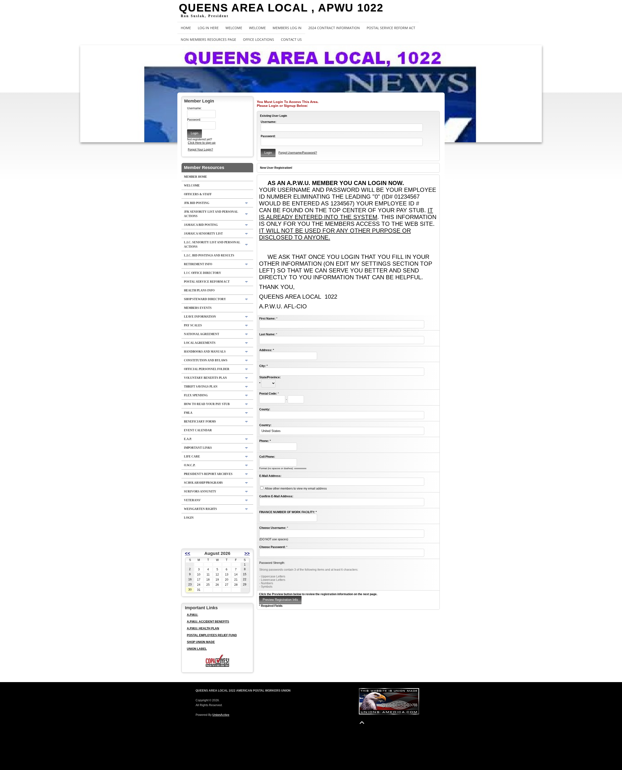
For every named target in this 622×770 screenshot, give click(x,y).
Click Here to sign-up (202, 142)
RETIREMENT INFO (198, 264)
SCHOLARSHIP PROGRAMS (203, 482)
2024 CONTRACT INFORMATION (334, 27)
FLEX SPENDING (196, 395)
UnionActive (220, 715)
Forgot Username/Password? (297, 152)
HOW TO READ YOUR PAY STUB (207, 404)
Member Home (195, 176)
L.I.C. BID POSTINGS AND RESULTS (209, 255)
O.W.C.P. (189, 465)
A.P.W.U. (192, 615)
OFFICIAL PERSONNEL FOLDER (206, 369)
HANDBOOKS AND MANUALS (205, 351)
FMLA (188, 413)
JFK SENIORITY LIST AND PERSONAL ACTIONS (211, 214)
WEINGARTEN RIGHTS (200, 509)
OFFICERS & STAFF (198, 194)
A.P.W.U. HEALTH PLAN (203, 628)
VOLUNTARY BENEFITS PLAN (205, 378)
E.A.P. (188, 439)
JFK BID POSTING (196, 203)
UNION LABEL (197, 649)
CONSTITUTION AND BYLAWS (205, 360)
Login (189, 517)
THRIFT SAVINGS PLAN (200, 386)
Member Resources (204, 167)
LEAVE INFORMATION (200, 316)
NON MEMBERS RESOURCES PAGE (208, 39)
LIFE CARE (192, 456)
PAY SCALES (193, 325)
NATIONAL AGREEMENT (201, 334)
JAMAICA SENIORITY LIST (203, 233)
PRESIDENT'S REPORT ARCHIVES (208, 474)
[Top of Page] (362, 722)
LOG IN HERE (208, 27)
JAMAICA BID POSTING (201, 225)
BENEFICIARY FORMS (200, 421)
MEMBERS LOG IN (287, 27)
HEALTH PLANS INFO (199, 290)
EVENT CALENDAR (198, 430)
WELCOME (233, 27)
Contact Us (291, 39)
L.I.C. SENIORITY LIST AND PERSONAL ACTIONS (212, 244)
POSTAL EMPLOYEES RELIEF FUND (212, 635)
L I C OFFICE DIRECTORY (202, 273)
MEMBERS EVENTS (198, 308)
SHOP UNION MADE (201, 642)
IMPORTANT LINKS (198, 447)
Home (186, 27)
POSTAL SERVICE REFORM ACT (391, 27)
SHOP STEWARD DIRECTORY (205, 299)
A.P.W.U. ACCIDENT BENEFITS (208, 621)
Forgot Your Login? (200, 149)
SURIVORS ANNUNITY (200, 491)
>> (247, 553)
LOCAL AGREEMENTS (200, 343)
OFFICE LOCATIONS (258, 39)
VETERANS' (192, 500)
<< (187, 553)
